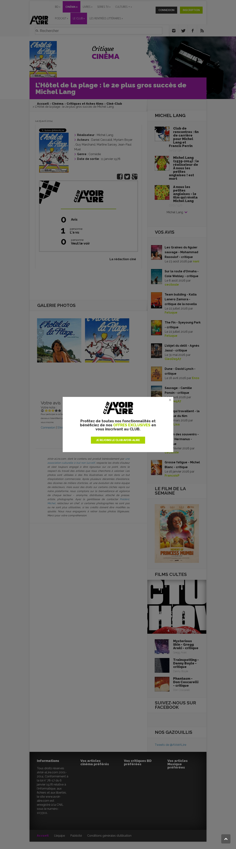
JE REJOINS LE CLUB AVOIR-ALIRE (118, 440)
